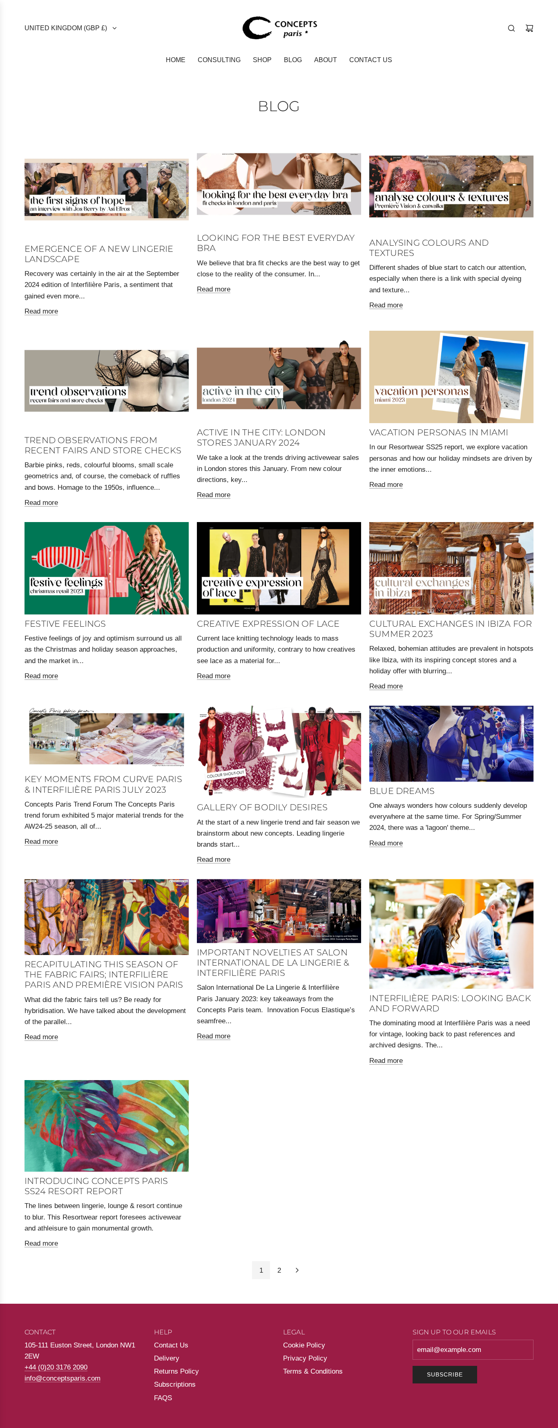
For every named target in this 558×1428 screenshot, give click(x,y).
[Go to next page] (297, 1270)
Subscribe (445, 1374)
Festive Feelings (65, 624)
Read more (41, 311)
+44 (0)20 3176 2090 (56, 1367)
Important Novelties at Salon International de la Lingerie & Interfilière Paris (273, 962)
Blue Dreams (402, 791)
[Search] (511, 28)
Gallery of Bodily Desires (262, 807)
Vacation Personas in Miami (438, 432)
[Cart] (529, 28)
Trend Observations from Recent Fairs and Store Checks (103, 445)
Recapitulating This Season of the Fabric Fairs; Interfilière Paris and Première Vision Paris (104, 974)
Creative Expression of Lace (268, 624)
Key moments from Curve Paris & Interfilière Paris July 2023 (103, 784)
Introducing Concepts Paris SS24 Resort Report (96, 1186)
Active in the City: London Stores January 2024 (261, 437)
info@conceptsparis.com (62, 1378)
